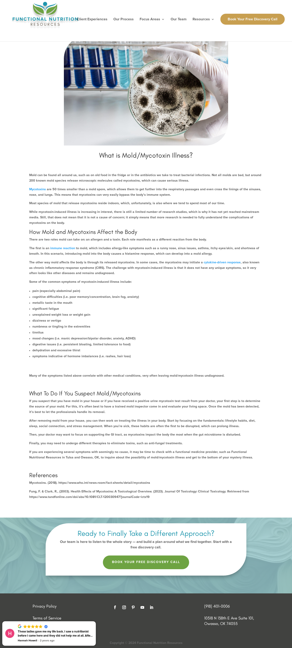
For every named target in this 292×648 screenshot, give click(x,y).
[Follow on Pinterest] (133, 607)
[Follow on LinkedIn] (151, 607)
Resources (201, 19)
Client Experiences (92, 19)
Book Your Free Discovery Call (252, 19)
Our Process (123, 19)
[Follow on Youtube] (142, 607)
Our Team (179, 19)
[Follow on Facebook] (115, 607)
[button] (95, 621)
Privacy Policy (45, 606)
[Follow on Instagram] (124, 607)
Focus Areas (150, 19)
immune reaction (62, 248)
